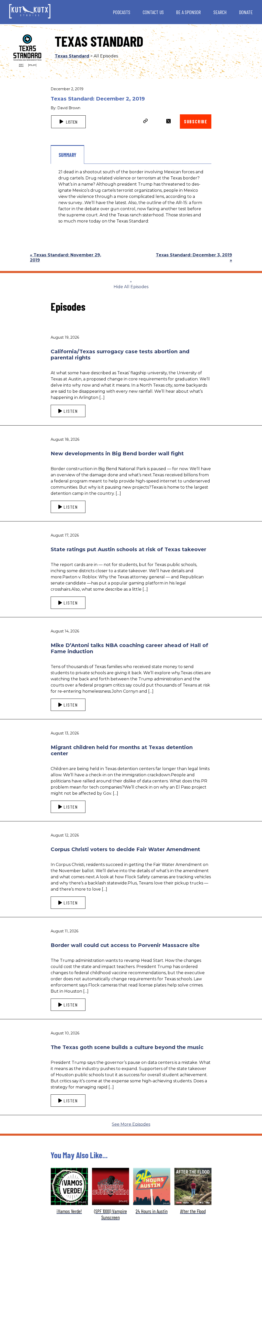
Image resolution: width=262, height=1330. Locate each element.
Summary (67, 155)
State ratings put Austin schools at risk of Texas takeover (128, 549)
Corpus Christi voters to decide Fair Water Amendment (125, 849)
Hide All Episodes (131, 286)
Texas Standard (72, 56)
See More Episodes (131, 1124)
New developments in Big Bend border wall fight (117, 453)
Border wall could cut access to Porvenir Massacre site (125, 945)
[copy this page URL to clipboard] (145, 121)
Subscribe (195, 121)
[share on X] (168, 121)
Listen (71, 122)
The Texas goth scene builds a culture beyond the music (127, 1047)
